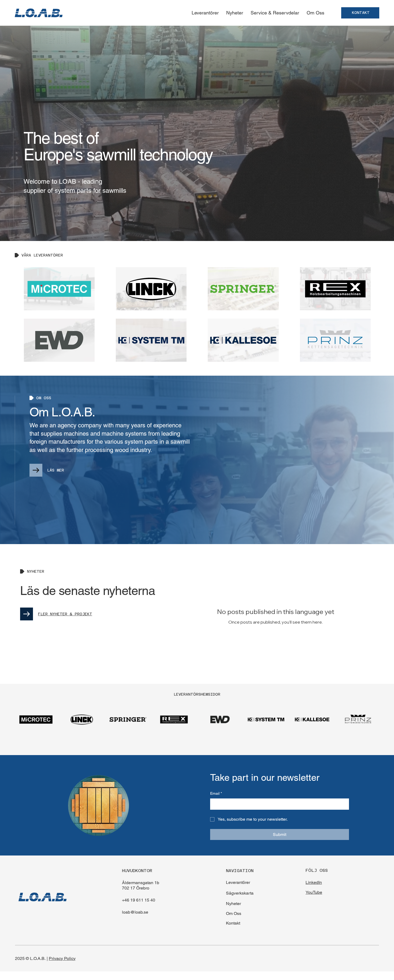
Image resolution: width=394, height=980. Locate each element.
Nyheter (233, 903)
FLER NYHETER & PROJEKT (65, 614)
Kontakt (233, 923)
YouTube (314, 892)
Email (216, 793)
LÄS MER (55, 470)
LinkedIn (314, 882)
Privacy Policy (62, 958)
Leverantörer (238, 882)
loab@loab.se (135, 912)
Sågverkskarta (240, 893)
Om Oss (233, 913)
